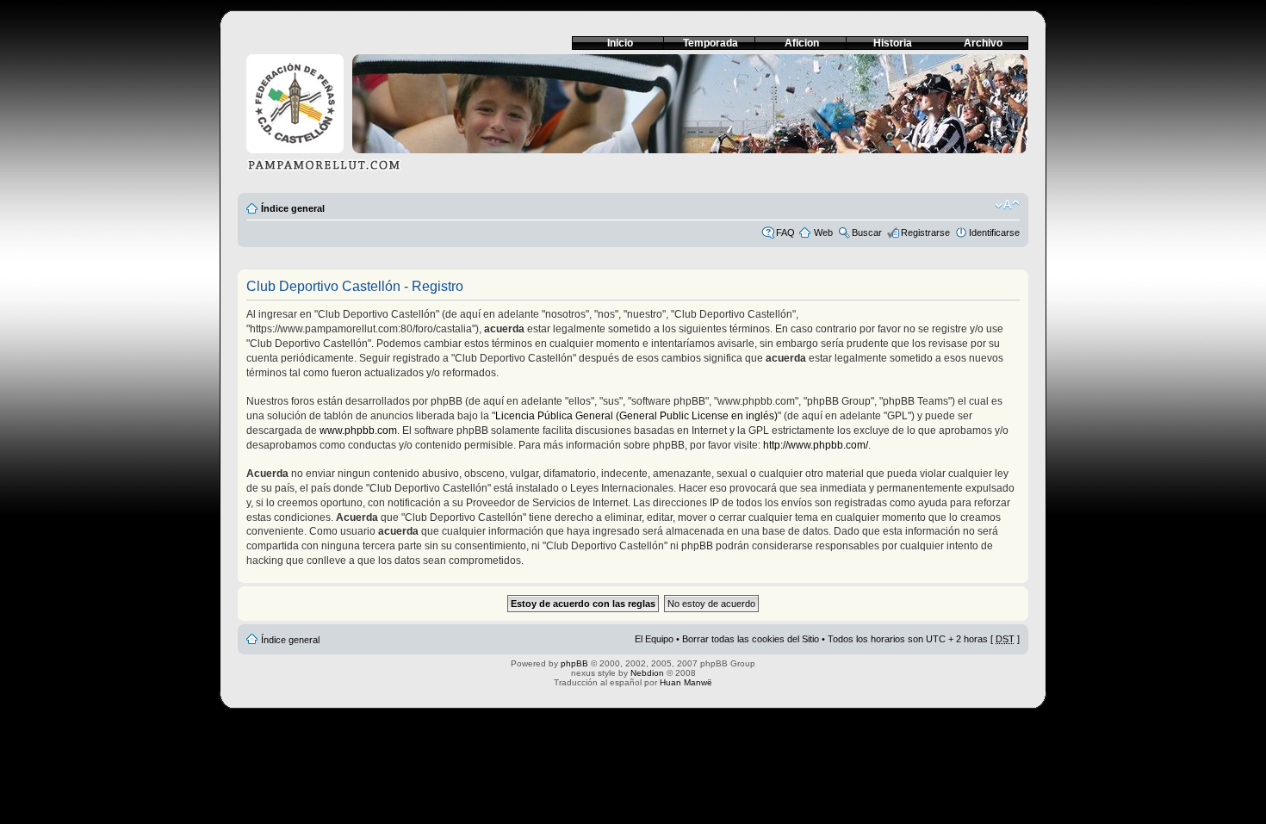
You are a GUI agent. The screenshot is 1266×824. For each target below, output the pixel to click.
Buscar (867, 232)
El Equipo (654, 639)
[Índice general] (633, 117)
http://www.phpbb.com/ (815, 445)
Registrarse (925, 232)
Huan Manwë (686, 682)
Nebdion (647, 673)
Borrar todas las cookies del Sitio (750, 639)
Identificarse (994, 232)
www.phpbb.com (358, 430)
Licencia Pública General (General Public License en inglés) (636, 416)
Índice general (293, 208)
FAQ (785, 232)
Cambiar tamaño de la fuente (1007, 205)
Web (823, 232)
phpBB (574, 663)
